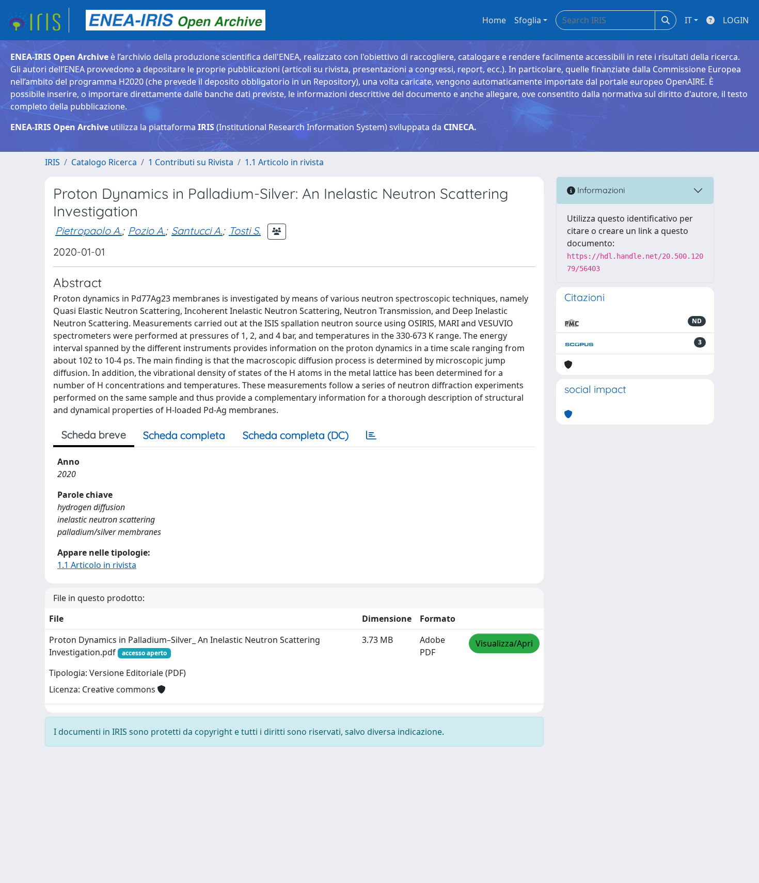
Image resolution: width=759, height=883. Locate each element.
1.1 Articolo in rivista (284, 162)
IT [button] (688, 20)
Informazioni (600, 190)
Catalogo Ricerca (104, 162)
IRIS (52, 162)
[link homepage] (37, 20)
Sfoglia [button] (527, 20)
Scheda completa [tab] (184, 435)
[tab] (371, 435)
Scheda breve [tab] (93, 434)
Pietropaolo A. (88, 230)
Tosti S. (245, 230)
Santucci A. (197, 230)
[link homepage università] (175, 20)
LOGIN (736, 20)
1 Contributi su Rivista (190, 162)
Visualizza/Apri (504, 643)
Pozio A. (146, 230)
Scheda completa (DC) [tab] (296, 435)
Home (494, 20)
